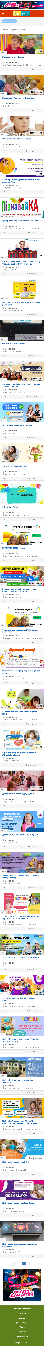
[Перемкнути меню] (3, 13)
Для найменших (31, 192)
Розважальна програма (34, 396)
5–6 (5, 437)
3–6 (5, 151)
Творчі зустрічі (31, 724)
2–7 (5, 683)
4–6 (5, 274)
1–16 (5, 969)
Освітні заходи (31, 274)
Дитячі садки (30, 69)
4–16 (5, 396)
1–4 (5, 110)
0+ (5, 233)
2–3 (5, 192)
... (20, 1263)
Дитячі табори (31, 1010)
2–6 (5, 69)
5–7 (5, 315)
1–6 (5, 765)
